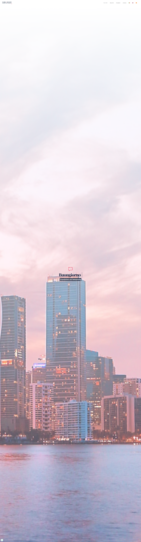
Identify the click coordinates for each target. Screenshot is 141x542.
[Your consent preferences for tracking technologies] (2, 540)
